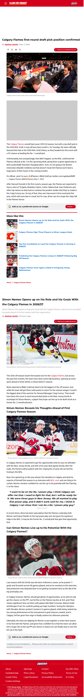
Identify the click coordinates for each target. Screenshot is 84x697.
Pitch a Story (29, 673)
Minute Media (16, 687)
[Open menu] (5, 3)
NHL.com (55, 480)
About (8, 669)
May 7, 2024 (39, 179)
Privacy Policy (48, 673)
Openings (28, 669)
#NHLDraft (44, 176)
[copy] (19, 49)
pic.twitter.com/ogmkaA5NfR (62, 176)
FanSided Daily (12, 673)
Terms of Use (71, 673)
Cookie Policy (11, 677)
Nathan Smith (11, 44)
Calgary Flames (17, 144)
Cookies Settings (13, 681)
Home (9, 282)
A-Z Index (70, 677)
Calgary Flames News (22, 282)
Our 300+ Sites (72, 669)
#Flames (34, 176)
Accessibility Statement (52, 677)
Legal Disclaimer (31, 677)
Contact (45, 669)
